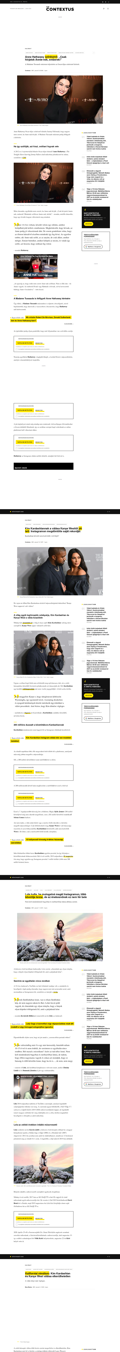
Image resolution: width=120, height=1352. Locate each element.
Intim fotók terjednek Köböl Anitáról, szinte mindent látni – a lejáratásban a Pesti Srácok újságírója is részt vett (98, 160)
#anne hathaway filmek (40, 52)
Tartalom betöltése (24, 343)
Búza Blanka (28, 1287)
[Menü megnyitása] (108, 9)
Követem (88, 224)
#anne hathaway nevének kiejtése (66, 52)
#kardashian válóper (49, 1269)
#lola (41, 890)
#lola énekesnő (48, 890)
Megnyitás (39, 343)
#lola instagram (57, 890)
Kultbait (28, 48)
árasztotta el (27, 622)
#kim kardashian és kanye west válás (64, 1269)
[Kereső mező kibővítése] (104, 9)
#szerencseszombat (67, 890)
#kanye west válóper (37, 1269)
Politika (89, 151)
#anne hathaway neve (52, 52)
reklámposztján (28, 689)
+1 (93, 52)
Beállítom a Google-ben (94, 247)
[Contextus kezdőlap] (60, 8)
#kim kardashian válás (62, 524)
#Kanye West (28, 524)
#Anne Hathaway (29, 52)
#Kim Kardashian (36, 524)
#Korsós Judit (29, 890)
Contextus (27, 70)
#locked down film (79, 52)
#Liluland (36, 890)
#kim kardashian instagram (49, 524)
